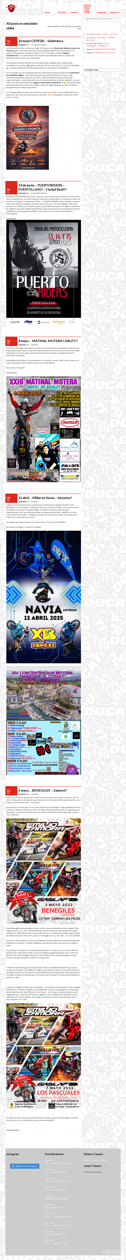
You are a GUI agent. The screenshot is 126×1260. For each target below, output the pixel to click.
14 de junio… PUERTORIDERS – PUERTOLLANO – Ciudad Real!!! (42, 187)
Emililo (89, 34)
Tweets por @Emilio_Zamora (96, 1160)
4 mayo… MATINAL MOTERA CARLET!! (48, 341)
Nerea (89, 37)
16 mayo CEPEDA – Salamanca (40, 41)
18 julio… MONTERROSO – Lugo (58, 1181)
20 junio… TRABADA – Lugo (56, 1243)
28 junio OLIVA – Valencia (55, 1207)
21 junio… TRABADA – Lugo (56, 1234)
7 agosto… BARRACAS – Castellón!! (58, 1163)
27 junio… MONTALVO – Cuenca (58, 1225)
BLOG (62, 26)
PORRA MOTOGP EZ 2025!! (105, 49)
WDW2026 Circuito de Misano (57, 1199)
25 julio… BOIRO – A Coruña (106, 34)
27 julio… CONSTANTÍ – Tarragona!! (99, 44)
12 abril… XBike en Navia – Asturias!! (45, 498)
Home (57, 26)
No (23, 45)
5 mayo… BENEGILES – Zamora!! (42, 790)
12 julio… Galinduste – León (56, 1190)
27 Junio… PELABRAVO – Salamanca (59, 1216)
